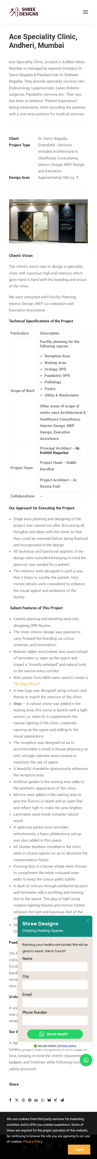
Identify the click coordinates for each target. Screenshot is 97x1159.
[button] (85, 12)
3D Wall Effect (26, 684)
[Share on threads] (23, 1100)
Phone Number (34, 1012)
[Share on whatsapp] (43, 1100)
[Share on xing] (55, 1100)
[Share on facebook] (10, 1100)
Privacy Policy (33, 1141)
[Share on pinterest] (30, 1100)
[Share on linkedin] (36, 1100)
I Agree (79, 1149)
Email (27, 994)
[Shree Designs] (24, 11)
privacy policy (67, 1046)
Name (27, 958)
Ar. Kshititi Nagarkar (60, 450)
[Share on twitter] (17, 1100)
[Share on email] (62, 1100)
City (25, 976)
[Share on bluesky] (49, 1100)
